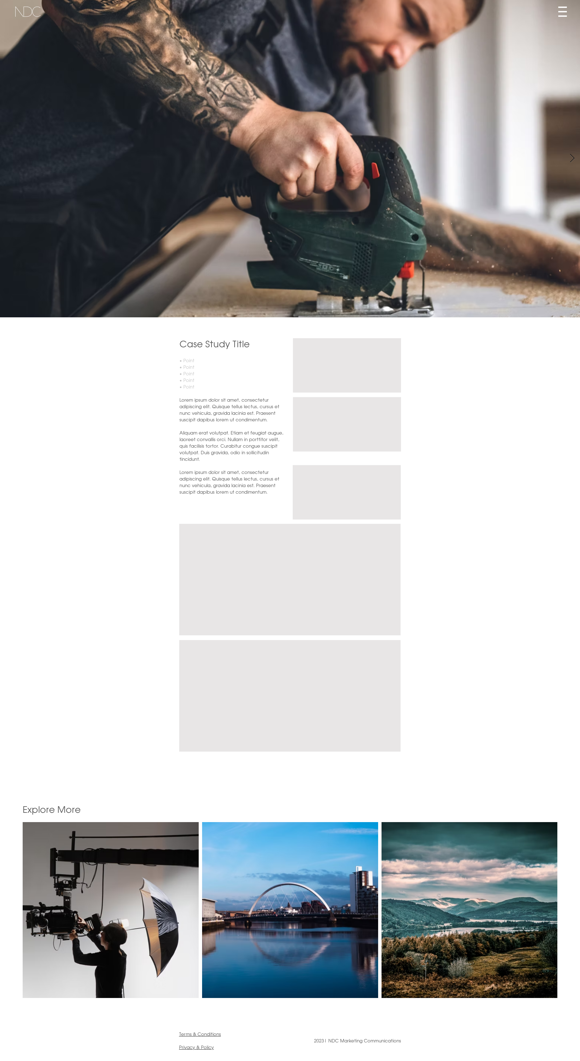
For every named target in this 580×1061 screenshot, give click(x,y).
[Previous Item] (8, 158)
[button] (562, 12)
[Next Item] (572, 158)
